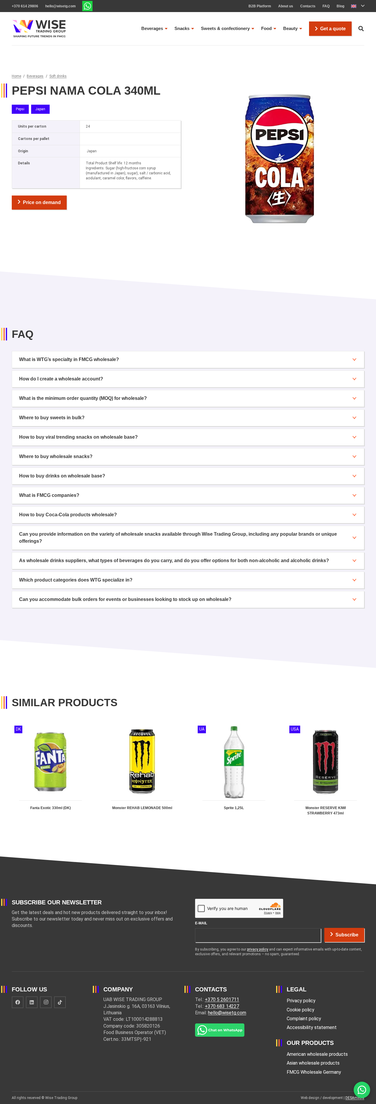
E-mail (201, 923)
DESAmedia (354, 1098)
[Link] (87, 6)
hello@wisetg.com (227, 1013)
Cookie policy (300, 1010)
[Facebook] (18, 1002)
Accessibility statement (312, 1027)
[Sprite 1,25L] (234, 775)
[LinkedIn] (32, 1002)
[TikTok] (60, 1002)
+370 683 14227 (222, 1006)
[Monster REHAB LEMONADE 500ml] (142, 775)
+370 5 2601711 (222, 999)
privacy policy (257, 949)
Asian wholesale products (313, 1063)
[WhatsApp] (362, 1090)
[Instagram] (46, 1002)
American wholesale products (317, 1054)
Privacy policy (301, 1000)
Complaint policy (304, 1018)
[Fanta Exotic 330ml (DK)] (50, 775)
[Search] (361, 28)
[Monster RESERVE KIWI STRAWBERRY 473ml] (325, 775)
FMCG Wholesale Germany (314, 1072)
